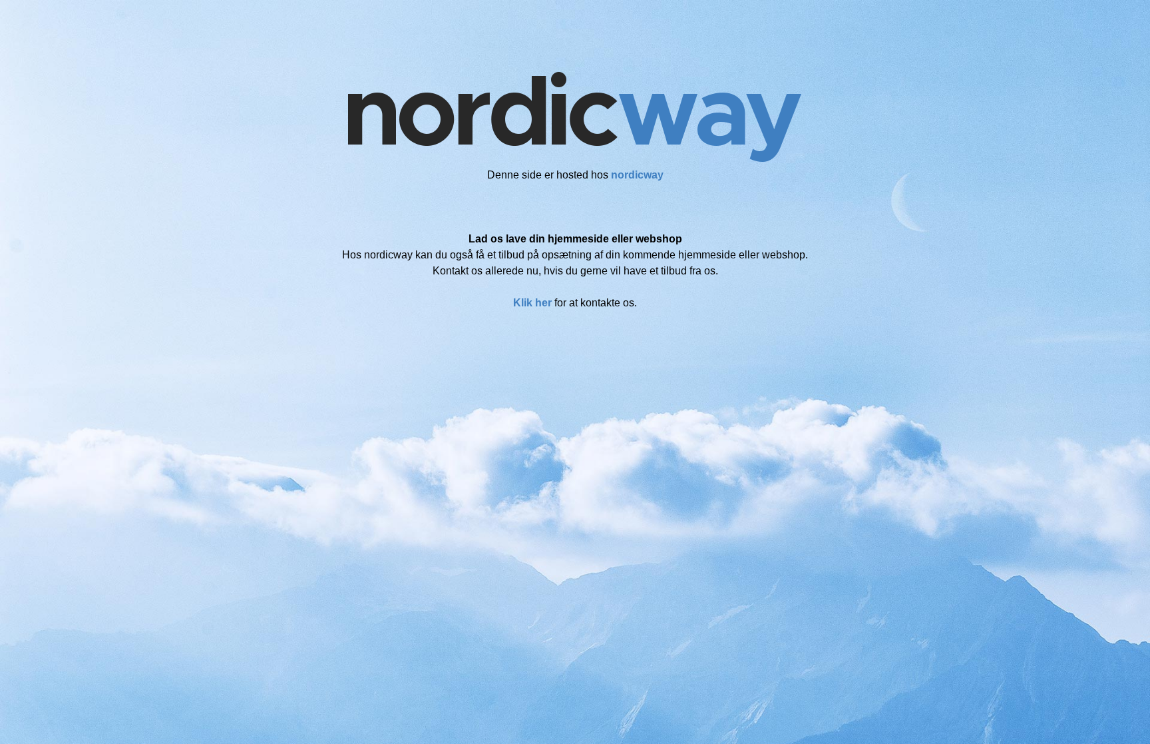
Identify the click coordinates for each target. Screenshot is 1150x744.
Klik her (532, 302)
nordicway (637, 175)
